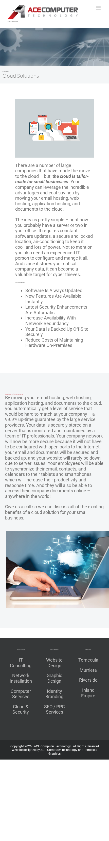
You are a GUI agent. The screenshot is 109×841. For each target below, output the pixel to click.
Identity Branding (54, 693)
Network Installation (21, 678)
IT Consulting (20, 662)
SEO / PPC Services (54, 709)
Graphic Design (54, 678)
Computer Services (21, 693)
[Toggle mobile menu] (98, 7)
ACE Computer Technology (52, 746)
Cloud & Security (20, 709)
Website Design (54, 662)
